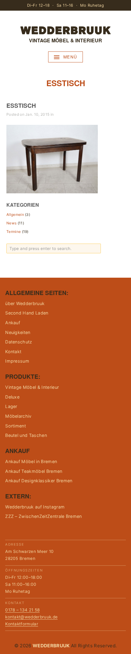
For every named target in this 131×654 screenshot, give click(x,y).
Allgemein (15, 214)
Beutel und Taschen (26, 435)
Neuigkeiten (17, 332)
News (11, 223)
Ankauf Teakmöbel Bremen (33, 471)
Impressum (17, 361)
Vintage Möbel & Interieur (32, 387)
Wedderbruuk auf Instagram (35, 506)
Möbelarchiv (18, 416)
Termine (13, 231)
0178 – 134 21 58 (22, 609)
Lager (11, 406)
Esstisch (21, 105)
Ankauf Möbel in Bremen (31, 461)
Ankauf (12, 322)
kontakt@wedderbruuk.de (31, 616)
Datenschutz (18, 341)
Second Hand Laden (26, 312)
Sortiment (15, 425)
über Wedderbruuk (24, 303)
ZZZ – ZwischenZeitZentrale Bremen (43, 516)
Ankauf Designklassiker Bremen (38, 480)
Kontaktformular (21, 623)
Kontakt (13, 351)
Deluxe (12, 396)
